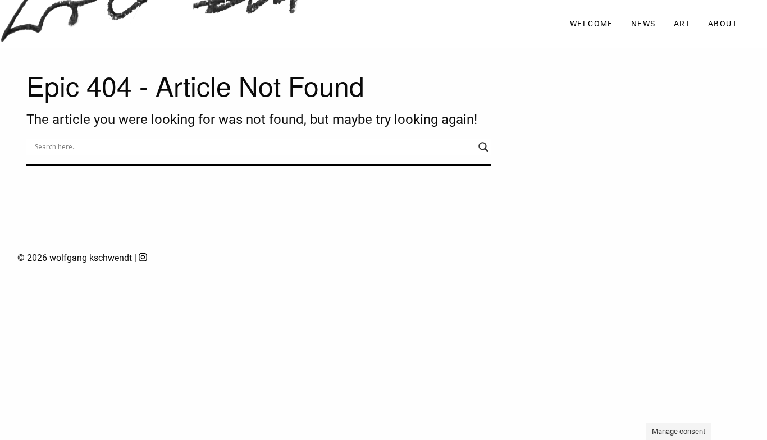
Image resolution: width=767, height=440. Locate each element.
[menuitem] (591, 24)
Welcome (591, 24)
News (643, 24)
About (722, 24)
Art (682, 24)
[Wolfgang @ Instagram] (143, 258)
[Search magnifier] (483, 147)
